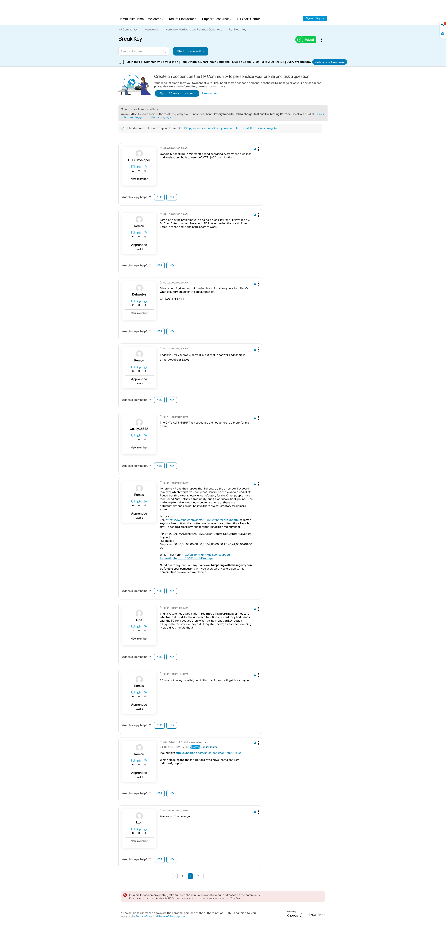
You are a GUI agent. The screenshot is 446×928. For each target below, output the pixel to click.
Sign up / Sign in (315, 18)
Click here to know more (330, 62)
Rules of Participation (172, 916)
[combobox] (143, 51)
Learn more (209, 93)
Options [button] (323, 39)
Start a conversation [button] (190, 51)
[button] (258, 149)
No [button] (172, 197)
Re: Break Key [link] (237, 29)
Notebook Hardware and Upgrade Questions (194, 29)
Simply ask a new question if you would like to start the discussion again (230, 128)
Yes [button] (159, 197)
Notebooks (151, 29)
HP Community (127, 29)
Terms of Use (144, 916)
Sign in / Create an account (177, 93)
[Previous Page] (175, 876)
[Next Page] (206, 876)
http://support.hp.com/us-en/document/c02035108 (209, 753)
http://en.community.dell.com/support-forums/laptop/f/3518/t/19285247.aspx (195, 556)
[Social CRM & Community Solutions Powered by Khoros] (294, 914)
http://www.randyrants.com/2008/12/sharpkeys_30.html (202, 520)
